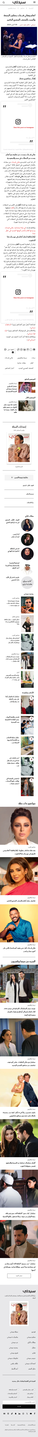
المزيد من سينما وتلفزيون (23, 961)
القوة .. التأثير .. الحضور (28, 485)
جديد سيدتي (29, 593)
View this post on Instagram (24, 127)
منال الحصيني (15, 580)
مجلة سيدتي (14, 1332)
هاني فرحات (15, 162)
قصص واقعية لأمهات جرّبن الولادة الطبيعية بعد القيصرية (12, 720)
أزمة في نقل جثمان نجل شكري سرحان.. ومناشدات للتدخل (12, 640)
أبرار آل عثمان (15, 537)
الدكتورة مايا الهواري (13, 551)
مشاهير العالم (15, 617)
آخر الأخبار (14, 1369)
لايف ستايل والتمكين (28, 1390)
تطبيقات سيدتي (13, 1358)
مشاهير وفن (30, 1393)
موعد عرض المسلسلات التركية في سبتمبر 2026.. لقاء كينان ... (12, 659)
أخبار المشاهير (9, 368)
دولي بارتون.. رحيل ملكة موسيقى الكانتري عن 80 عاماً (11, 621)
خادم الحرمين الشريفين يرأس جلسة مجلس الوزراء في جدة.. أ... (12, 677)
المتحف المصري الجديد (25, 368)
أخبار (18, 672)
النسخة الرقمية (19, 467)
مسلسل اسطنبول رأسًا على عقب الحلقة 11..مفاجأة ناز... (12, 699)
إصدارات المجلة (19, 427)
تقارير (33, 1353)
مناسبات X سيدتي (12, 1337)
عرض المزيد (19, 1276)
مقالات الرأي (29, 516)
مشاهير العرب (15, 598)
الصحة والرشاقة (13, 1390)
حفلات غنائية (21, 363)
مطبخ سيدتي (31, 1337)
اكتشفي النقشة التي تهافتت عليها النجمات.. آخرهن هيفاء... (12, 781)
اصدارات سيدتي (30, 1364)
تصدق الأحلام (30, 494)
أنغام (12, 207)
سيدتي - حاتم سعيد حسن (27, 24)
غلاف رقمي (14, 1364)
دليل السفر (31, 1369)
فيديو (33, 1332)
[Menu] (34, 2)
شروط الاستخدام (31, 1425)
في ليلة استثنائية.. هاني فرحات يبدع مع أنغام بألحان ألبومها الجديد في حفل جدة (20, 230)
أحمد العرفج (15, 568)
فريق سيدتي (14, 1353)
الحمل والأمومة (13, 1397)
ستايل (33, 1348)
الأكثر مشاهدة (28, 692)
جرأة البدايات (30, 503)
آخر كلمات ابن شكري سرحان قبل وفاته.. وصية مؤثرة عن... (13, 762)
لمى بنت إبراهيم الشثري (12, 522)
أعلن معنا (13, 1425)
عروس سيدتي (31, 1358)
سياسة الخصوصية (21, 1425)
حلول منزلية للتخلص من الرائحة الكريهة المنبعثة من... (12, 740)
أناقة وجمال (30, 1397)
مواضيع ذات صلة (26, 803)
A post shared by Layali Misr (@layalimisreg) (18, 149)
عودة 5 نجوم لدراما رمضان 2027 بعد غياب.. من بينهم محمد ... (12, 603)
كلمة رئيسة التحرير (21, 477)
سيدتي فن (31, 339)
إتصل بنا (6, 1425)
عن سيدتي (14, 1342)
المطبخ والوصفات (12, 1393)
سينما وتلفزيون (22, 358)
